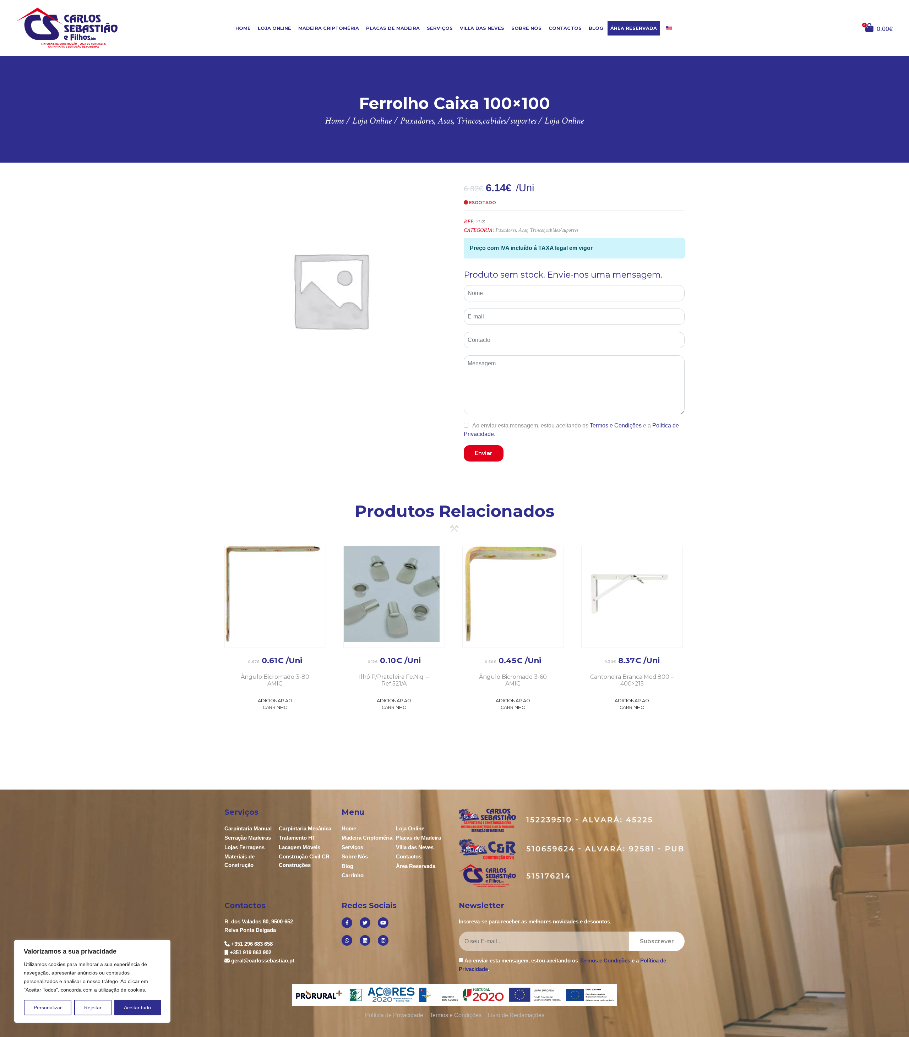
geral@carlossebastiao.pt (262, 960)
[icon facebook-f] (347, 922)
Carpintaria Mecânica (305, 828)
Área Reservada (633, 28)
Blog (596, 28)
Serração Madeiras (247, 838)
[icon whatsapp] (347, 940)
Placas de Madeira (393, 28)
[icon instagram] (383, 940)
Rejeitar (93, 1007)
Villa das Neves (482, 28)
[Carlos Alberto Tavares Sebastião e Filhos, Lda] (89, 27)
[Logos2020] (454, 994)
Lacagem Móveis (299, 847)
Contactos (565, 28)
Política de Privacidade (394, 1015)
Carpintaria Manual (248, 828)
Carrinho (353, 875)
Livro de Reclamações (516, 1015)
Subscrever (657, 941)
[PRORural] (320, 995)
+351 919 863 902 (250, 952)
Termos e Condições (616, 425)
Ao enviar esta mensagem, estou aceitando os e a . (571, 429)
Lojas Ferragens (244, 847)
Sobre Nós (526, 28)
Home (243, 28)
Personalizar (48, 1007)
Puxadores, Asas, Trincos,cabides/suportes (536, 230)
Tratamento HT (297, 838)
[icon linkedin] (365, 940)
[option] (330, 290)
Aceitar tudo (137, 1007)
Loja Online (274, 28)
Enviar (483, 453)
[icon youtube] (383, 922)
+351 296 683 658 (252, 944)
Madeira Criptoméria (328, 28)
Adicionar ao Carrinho (275, 704)
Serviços (440, 28)
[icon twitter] (365, 922)
